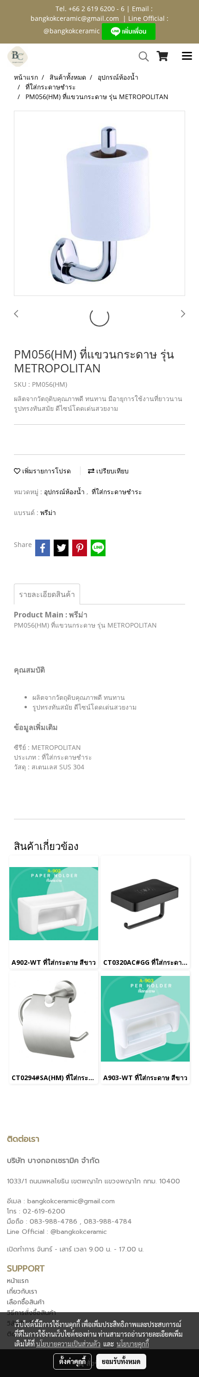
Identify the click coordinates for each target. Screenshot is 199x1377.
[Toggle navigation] (187, 56)
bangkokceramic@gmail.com (75, 18)
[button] (140, 56)
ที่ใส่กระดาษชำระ (117, 491)
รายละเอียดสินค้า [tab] (47, 594)
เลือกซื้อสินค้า (25, 1302)
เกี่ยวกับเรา (22, 1291)
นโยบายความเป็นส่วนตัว (68, 1343)
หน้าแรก (18, 1281)
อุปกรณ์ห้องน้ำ (65, 491)
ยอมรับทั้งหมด (121, 1361)
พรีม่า (48, 512)
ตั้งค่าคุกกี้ (72, 1361)
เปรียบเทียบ (111, 470)
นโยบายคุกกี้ (133, 1343)
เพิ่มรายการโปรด (45, 470)
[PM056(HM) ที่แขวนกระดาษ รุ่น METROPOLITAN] (99, 203)
